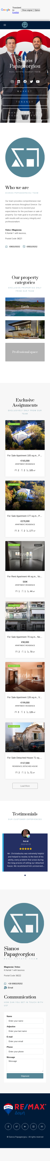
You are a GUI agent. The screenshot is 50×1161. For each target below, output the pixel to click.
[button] (25, 91)
